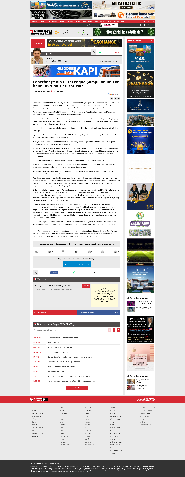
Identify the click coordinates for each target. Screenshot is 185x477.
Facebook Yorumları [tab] (87, 312)
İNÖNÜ (87, 439)
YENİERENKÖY (64, 445)
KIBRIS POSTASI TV (146, 425)
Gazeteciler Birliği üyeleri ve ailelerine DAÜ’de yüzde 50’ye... (144, 308)
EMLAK (112, 425)
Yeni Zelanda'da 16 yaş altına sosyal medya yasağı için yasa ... (144, 302)
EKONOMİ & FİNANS (58, 25)
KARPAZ (62, 425)
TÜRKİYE (62, 22)
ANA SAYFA (34, 22)
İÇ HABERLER (53, 22)
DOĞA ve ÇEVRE (115, 445)
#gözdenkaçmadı (91, 25)
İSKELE (62, 416)
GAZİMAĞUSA (64, 413)
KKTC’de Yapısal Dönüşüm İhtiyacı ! (62, 366)
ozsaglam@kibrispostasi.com (110, 61)
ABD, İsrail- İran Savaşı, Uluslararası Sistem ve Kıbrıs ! (69, 376)
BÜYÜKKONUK (64, 439)
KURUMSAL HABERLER (147, 408)
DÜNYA (78, 22)
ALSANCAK (88, 408)
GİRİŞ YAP (86, 286)
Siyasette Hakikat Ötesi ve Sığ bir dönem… (65, 361)
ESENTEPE (88, 416)
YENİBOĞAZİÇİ (89, 445)
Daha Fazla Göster (77, 388)
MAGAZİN (113, 448)
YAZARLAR (43, 22)
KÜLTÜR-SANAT (71, 25)
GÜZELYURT (63, 419)
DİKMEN (87, 413)
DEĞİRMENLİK (64, 436)
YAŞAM (112, 453)
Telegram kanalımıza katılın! (78, 264)
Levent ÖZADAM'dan (109, 25)
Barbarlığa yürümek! (56, 371)
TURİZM (81, 25)
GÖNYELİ (62, 428)
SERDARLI (88, 442)
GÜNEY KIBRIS (114, 436)
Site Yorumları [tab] (42, 312)
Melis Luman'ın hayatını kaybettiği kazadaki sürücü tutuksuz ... (143, 380)
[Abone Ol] (113, 94)
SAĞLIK (48, 25)
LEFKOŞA (63, 411)
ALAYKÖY (63, 433)
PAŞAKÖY (88, 433)
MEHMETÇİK (63, 442)
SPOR (112, 431)
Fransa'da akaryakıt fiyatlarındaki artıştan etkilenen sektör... (142, 386)
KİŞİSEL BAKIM (115, 428)
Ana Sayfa (35, 408)
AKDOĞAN (88, 422)
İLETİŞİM (142, 422)
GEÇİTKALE (88, 431)
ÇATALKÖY (88, 411)
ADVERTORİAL (115, 439)
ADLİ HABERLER (87, 22)
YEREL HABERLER (99, 22)
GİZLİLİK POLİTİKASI (146, 411)
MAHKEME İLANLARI (117, 451)
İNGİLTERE (70, 22)
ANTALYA (35, 436)
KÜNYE (142, 419)
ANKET (109, 22)
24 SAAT (33, 25)
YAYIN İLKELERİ (144, 416)
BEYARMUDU (89, 436)
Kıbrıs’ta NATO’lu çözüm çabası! (60, 347)
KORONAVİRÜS (115, 433)
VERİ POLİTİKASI (145, 413)
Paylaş (54, 272)
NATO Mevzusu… (54, 342)
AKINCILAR (63, 431)
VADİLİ (87, 428)
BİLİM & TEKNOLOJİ (116, 442)
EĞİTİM (41, 25)
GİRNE (61, 408)
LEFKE (61, 422)
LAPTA (87, 419)
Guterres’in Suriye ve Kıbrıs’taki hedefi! (63, 337)
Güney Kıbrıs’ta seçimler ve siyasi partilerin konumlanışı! (70, 357)
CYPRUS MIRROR (119, 22)
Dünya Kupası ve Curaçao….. (59, 352)
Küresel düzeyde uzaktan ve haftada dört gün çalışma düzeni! (73, 381)
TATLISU (87, 425)
